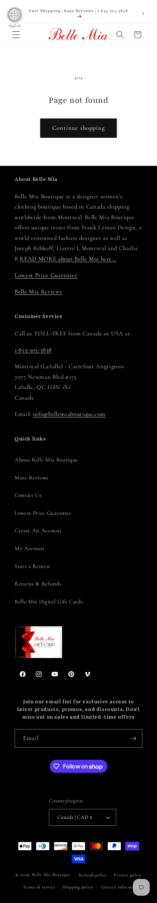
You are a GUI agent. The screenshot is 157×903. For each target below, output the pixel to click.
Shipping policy (78, 887)
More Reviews (31, 477)
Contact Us (28, 495)
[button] (16, 34)
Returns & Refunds (38, 583)
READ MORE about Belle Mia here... (68, 258)
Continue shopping (78, 128)
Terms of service (39, 887)
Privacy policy (128, 874)
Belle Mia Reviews (38, 291)
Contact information (121, 887)
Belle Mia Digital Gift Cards (49, 601)
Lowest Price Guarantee (46, 275)
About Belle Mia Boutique (46, 459)
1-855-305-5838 (33, 350)
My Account (30, 548)
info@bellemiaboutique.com (69, 414)
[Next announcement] (143, 14)
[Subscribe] (133, 738)
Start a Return (32, 566)
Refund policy (93, 874)
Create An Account (38, 530)
